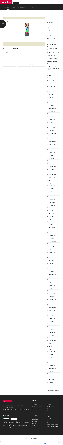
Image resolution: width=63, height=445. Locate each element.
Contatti (56, 0)
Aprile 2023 (51, 155)
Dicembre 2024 (52, 100)
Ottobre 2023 (52, 138)
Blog (8, 7)
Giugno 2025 (52, 83)
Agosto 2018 (52, 310)
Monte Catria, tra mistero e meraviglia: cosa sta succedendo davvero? (53, 60)
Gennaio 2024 (52, 130)
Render (34, 423)
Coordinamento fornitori (37, 410)
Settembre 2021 (52, 208)
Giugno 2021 (52, 216)
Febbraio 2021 (52, 227)
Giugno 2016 (52, 371)
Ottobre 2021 (52, 205)
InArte (48, 27)
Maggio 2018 (52, 318)
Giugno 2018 (52, 315)
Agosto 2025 (52, 78)
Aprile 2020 (51, 255)
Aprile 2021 (51, 221)
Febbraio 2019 (52, 293)
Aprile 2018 (51, 321)
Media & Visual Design (40, 0)
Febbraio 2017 (52, 360)
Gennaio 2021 (52, 230)
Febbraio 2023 (52, 161)
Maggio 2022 (52, 185)
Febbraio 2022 (52, 194)
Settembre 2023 (52, 141)
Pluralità (49, 35)
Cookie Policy (57, 390)
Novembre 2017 (52, 335)
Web (34, 0)
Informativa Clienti (7, 429)
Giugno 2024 (52, 116)
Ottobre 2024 (52, 105)
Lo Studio (49, 418)
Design (33, 417)
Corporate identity (36, 413)
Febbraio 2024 (52, 127)
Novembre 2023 (52, 136)
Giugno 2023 (52, 149)
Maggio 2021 (52, 219)
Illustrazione (21, 0)
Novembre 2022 (52, 169)
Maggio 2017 (52, 351)
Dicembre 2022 (52, 166)
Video (33, 425)
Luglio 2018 (51, 313)
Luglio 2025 (51, 80)
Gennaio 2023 (52, 163)
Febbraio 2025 (52, 94)
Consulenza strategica (37, 408)
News (48, 30)
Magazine (52, 0)
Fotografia (34, 421)
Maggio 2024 (52, 119)
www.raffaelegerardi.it (52, 426)
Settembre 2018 (52, 307)
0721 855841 (7, 405)
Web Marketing (50, 406)
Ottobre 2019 (52, 271)
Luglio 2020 (51, 246)
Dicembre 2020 (52, 232)
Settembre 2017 (52, 340)
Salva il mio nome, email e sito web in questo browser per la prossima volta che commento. (24, 67)
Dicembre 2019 (52, 266)
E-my (28, 7)
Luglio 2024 (51, 114)
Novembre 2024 (52, 102)
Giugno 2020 (52, 249)
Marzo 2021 (51, 224)
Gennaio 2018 (52, 329)
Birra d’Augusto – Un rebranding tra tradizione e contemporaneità (53, 54)
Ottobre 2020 (52, 238)
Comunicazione (28, 0)
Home (4, 7)
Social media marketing (52, 408)
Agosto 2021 (52, 210)
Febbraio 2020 (52, 260)
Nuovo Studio (52, 64)
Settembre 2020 (52, 241)
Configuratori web (51, 413)
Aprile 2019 (51, 288)
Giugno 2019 (52, 282)
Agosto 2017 (52, 343)
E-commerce (50, 410)
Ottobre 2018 (52, 304)
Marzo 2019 (51, 291)
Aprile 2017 (51, 354)
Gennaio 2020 (52, 263)
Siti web (49, 404)
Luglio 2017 (51, 346)
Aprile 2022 (51, 188)
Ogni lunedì (50, 33)
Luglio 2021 (51, 213)
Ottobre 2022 (52, 172)
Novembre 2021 (52, 202)
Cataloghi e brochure (37, 406)
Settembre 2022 (52, 174)
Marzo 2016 (51, 376)
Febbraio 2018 (52, 326)
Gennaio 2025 (52, 97)
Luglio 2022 (51, 180)
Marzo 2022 (51, 191)
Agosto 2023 (52, 144)
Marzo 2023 (51, 158)
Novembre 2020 (52, 235)
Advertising (34, 404)
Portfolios (13, 7)
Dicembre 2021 (52, 199)
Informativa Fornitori (16, 429)
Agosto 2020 (52, 244)
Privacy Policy (50, 390)
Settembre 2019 (52, 274)
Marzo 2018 (51, 324)
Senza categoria (51, 38)
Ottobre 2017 (52, 338)
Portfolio (15, 0)
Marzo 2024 (51, 125)
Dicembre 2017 (52, 332)
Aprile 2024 (51, 122)
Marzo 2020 (51, 257)
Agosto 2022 (52, 177)
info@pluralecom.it (9, 407)
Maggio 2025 (52, 86)
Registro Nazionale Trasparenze (16, 427)
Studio (47, 0)
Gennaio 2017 (52, 362)
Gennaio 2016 (52, 382)
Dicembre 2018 (52, 299)
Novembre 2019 (52, 268)
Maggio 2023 (52, 152)
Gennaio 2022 (52, 196)
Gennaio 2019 (52, 296)
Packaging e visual (36, 415)
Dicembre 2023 (52, 133)
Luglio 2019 (51, 279)
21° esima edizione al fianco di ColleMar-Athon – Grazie (53, 68)
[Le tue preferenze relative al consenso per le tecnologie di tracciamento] (62, 334)
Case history (50, 24)
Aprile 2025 (51, 89)
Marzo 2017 (51, 357)
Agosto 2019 (52, 277)
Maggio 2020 (52, 252)
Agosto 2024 (52, 111)
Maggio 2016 (52, 374)
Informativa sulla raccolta (21, 443)
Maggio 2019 (52, 285)
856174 (13, 405)
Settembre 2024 (52, 108)
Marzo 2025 (51, 91)
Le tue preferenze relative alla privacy (35, 443)
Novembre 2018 (52, 302)
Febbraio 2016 (52, 379)
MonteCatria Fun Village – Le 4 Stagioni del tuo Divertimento (53, 48)
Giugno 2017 (52, 349)
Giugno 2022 (52, 183)
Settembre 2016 (52, 368)
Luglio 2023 (51, 147)
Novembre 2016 (52, 365)
